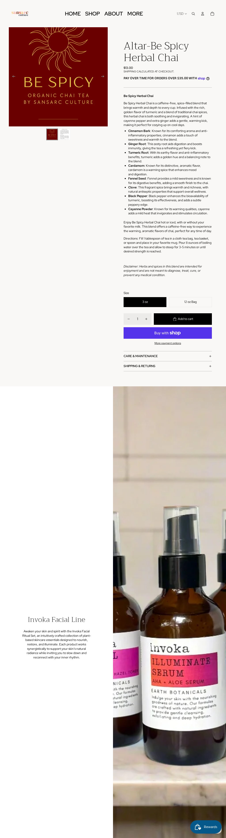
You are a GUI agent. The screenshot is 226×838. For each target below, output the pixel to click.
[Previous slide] (12, 77)
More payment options (167, 343)
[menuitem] (135, 13)
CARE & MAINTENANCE (141, 356)
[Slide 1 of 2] (52, 134)
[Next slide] (104, 77)
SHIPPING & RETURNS (139, 366)
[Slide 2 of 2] (64, 134)
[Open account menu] (202, 14)
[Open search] (193, 14)
